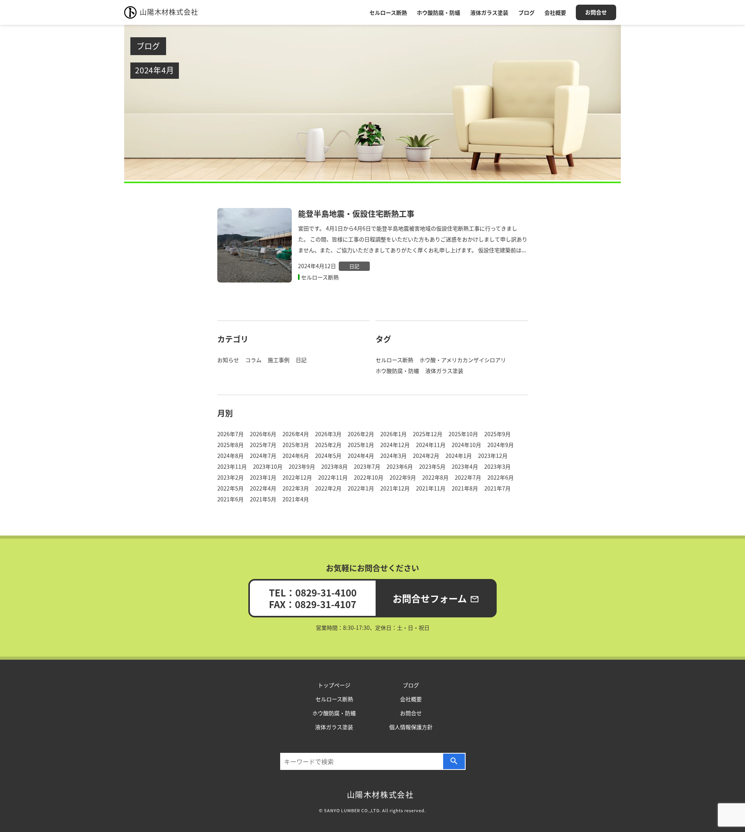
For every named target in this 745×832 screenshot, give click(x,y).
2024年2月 (426, 455)
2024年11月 (430, 445)
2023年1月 (263, 477)
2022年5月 (230, 488)
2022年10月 (368, 477)
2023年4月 (465, 466)
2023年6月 (399, 466)
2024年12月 (395, 445)
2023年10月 (267, 466)
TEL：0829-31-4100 (313, 592)
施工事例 (278, 360)
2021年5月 (263, 499)
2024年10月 (466, 445)
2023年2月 (230, 477)
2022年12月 (297, 477)
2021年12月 (395, 488)
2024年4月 (361, 455)
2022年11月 (333, 477)
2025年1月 (361, 445)
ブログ (526, 12)
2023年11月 (232, 466)
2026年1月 (393, 434)
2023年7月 (367, 466)
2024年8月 (230, 455)
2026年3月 (328, 434)
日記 (354, 266)
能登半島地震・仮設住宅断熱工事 (356, 213)
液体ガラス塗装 (489, 12)
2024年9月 (500, 445)
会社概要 (555, 12)
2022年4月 (263, 488)
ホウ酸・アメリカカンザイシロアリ (462, 360)
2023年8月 (334, 466)
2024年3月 (393, 455)
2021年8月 (465, 488)
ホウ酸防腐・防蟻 (438, 12)
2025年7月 (263, 445)
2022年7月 (468, 477)
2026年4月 (295, 434)
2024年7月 (263, 455)
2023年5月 (432, 466)
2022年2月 (328, 488)
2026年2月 (361, 434)
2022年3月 (295, 488)
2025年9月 (497, 434)
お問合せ (596, 12)
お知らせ (228, 360)
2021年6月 (230, 499)
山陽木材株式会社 (169, 12)
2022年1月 (361, 488)
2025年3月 (295, 445)
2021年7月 (497, 488)
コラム (253, 360)
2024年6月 (295, 455)
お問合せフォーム (436, 598)
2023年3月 (497, 466)
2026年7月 (230, 434)
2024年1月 (458, 455)
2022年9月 (403, 477)
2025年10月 (463, 434)
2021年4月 (295, 499)
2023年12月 (493, 455)
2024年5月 (328, 455)
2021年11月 (430, 488)
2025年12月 (427, 434)
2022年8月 (435, 477)
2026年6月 (263, 434)
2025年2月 (328, 445)
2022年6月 (500, 477)
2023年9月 (302, 466)
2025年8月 (230, 445)
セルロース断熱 (388, 12)
